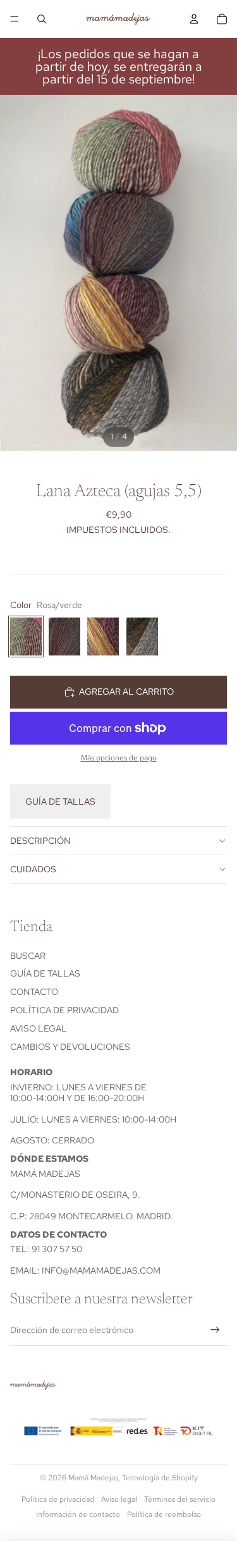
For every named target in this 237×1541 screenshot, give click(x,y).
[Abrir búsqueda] (42, 19)
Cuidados (33, 869)
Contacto (34, 991)
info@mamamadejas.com (101, 1270)
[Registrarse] (215, 1330)
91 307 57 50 (57, 1249)
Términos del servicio (180, 1499)
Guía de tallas (60, 801)
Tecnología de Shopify (160, 1478)
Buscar (28, 955)
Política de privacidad (64, 1010)
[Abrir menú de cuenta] (194, 19)
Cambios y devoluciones (70, 1046)
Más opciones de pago (119, 758)
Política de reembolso (164, 1514)
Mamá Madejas (93, 1478)
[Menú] (14, 19)
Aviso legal (38, 1028)
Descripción (40, 840)
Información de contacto (78, 1514)
